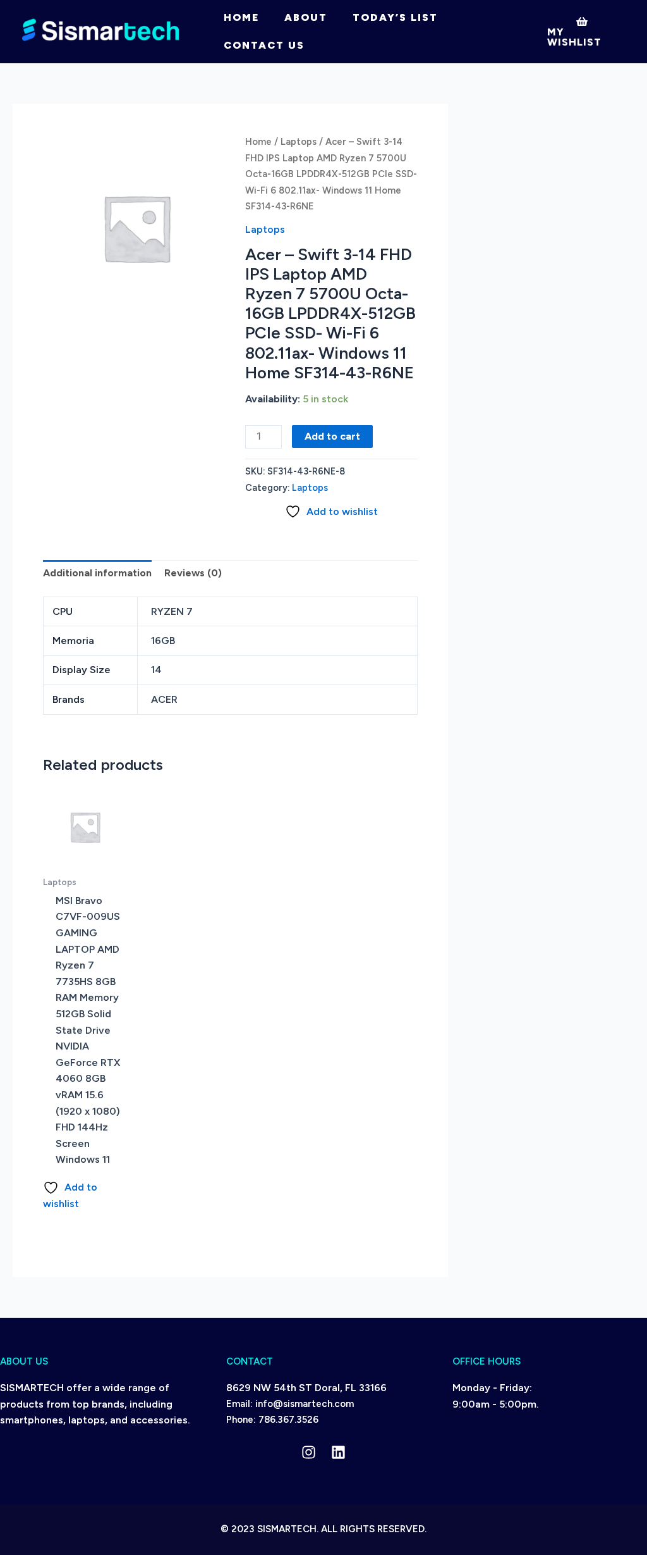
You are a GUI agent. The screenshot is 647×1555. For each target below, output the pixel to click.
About (305, 17)
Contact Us (264, 45)
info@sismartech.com (304, 1403)
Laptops (299, 141)
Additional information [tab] (97, 573)
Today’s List (395, 17)
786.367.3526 (288, 1419)
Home (241, 17)
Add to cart (332, 436)
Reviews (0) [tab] (193, 573)
